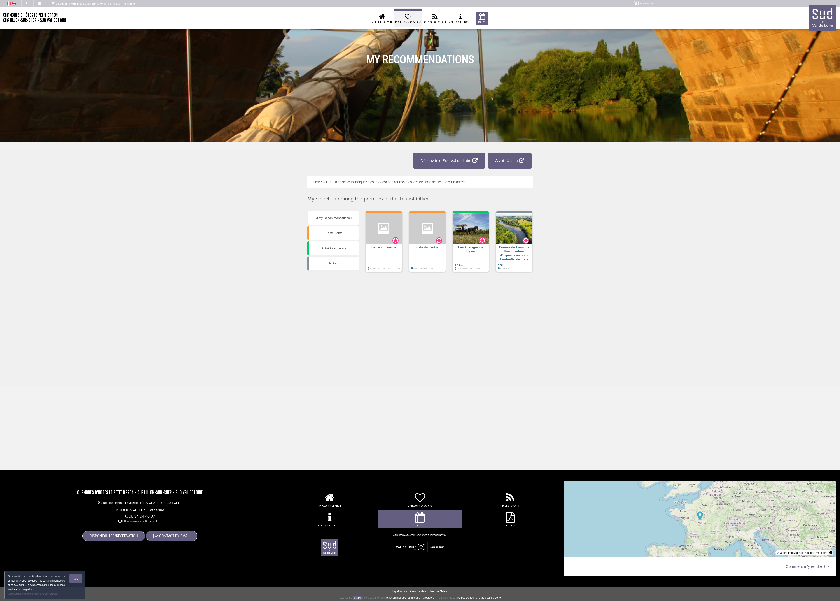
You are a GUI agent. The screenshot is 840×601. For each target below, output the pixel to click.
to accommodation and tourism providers (410, 597)
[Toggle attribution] (830, 552)
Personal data (418, 591)
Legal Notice (399, 591)
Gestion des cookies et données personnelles (33, 593)
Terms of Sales (438, 591)
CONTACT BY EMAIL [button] (174, 536)
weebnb (358, 598)
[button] (384, 243)
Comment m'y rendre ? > (807, 566)
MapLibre (821, 552)
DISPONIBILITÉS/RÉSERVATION (114, 536)
